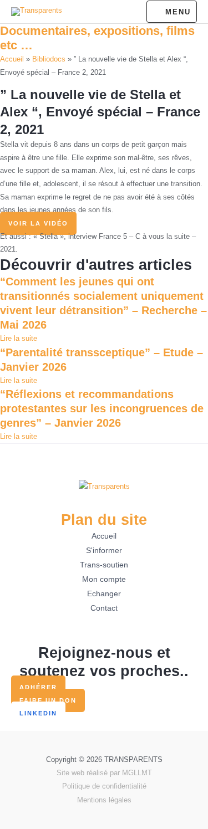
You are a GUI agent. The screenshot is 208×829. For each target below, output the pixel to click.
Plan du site (104, 519)
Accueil (12, 59)
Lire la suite (18, 338)
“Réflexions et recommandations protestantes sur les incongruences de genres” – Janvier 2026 (102, 408)
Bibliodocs (48, 59)
